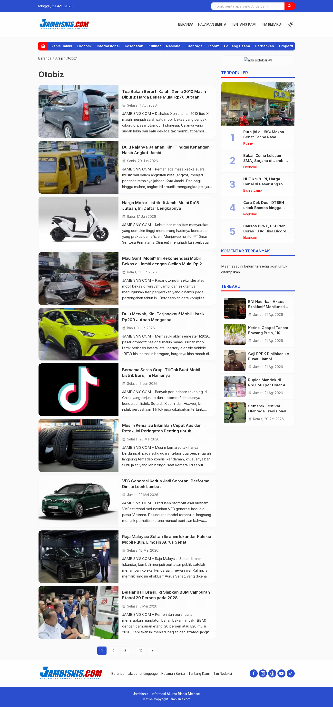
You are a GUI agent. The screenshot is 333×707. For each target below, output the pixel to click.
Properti (286, 46)
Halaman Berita (212, 24)
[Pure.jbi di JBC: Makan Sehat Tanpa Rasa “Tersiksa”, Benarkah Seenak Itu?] (257, 104)
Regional (250, 214)
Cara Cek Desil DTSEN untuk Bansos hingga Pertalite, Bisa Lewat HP (265, 207)
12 (141, 650)
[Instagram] (263, 673)
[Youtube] (281, 673)
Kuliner (154, 46)
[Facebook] (254, 673)
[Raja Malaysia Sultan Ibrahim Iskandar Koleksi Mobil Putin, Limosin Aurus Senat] (78, 556)
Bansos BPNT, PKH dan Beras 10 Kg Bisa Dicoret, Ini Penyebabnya (266, 231)
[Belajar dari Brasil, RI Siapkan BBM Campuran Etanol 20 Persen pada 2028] (78, 612)
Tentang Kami (243, 24)
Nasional (173, 46)
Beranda (185, 24)
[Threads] (272, 673)
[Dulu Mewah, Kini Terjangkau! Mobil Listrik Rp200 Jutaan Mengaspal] (78, 334)
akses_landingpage (143, 674)
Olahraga (194, 46)
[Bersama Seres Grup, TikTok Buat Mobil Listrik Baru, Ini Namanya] (78, 389)
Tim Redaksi (271, 24)
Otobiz (213, 46)
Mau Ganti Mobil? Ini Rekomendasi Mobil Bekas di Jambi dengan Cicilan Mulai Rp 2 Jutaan (162, 264)
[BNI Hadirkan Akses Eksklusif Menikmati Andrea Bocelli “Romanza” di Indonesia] (235, 308)
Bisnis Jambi (61, 46)
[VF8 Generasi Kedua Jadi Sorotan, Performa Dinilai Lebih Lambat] (78, 501)
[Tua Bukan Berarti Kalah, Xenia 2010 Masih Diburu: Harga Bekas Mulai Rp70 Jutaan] (78, 111)
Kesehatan (134, 46)
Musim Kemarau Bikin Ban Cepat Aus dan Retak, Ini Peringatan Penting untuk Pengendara (162, 431)
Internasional (108, 46)
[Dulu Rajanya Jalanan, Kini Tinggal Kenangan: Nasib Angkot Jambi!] (78, 167)
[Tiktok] (291, 673)
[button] (289, 6)
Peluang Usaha (237, 46)
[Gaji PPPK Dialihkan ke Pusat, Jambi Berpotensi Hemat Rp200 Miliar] (235, 360)
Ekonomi (84, 46)
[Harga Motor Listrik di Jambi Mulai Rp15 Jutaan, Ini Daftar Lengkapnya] (78, 223)
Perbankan (264, 46)
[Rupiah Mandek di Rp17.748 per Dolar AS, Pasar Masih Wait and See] (235, 386)
